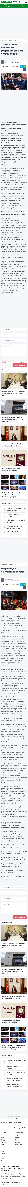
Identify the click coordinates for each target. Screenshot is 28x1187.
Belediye (4, 131)
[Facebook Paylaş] (24, 69)
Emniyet (4, 1183)
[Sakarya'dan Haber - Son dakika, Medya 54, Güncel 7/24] (9, 2)
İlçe (10, 203)
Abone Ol (5, 66)
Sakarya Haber (13, 40)
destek (13, 681)
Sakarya (15, 168)
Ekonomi (11, 1116)
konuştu (17, 254)
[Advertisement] (14, 24)
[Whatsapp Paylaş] (24, 66)
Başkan (12, 138)
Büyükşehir (17, 129)
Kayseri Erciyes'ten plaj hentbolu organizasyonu (14, 6)
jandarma (19, 1176)
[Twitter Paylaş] (21, 66)
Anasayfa (4, 40)
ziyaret (3, 187)
